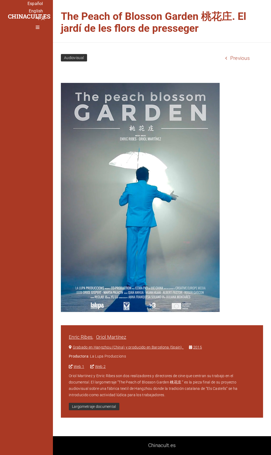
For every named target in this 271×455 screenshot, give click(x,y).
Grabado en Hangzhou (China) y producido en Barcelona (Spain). (128, 347)
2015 (197, 347)
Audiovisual (74, 58)
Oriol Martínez (111, 337)
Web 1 (79, 366)
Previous (240, 58)
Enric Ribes (80, 337)
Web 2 (100, 366)
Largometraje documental (94, 406)
